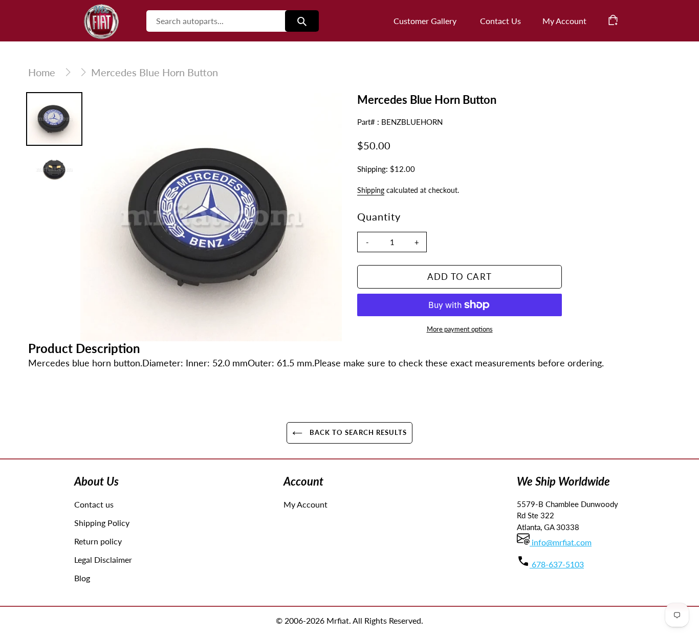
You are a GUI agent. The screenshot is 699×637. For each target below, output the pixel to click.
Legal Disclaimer (103, 559)
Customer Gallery (425, 21)
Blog (82, 578)
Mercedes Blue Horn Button (154, 72)
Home (41, 72)
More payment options (460, 329)
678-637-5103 (557, 564)
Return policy (98, 541)
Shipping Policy (101, 523)
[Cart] (613, 20)
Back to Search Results (357, 432)
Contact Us (500, 21)
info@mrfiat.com (561, 542)
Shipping (370, 190)
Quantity (379, 216)
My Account (305, 504)
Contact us (94, 504)
